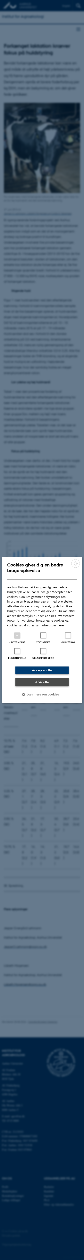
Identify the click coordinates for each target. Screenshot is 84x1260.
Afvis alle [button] (42, 682)
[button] (42, 694)
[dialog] (42, 630)
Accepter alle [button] (42, 670)
